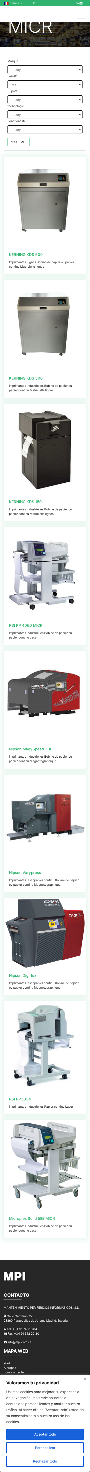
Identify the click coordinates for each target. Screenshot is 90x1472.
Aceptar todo (45, 1434)
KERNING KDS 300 (26, 378)
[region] (45, 1423)
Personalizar (45, 1448)
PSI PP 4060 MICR (25, 625)
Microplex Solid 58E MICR (32, 1218)
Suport (12, 91)
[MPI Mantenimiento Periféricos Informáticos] (15, 14)
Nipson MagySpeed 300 (30, 749)
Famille (13, 76)
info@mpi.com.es (19, 1342)
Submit (20, 142)
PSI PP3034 (20, 1099)
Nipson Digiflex (22, 975)
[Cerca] (85, 1379)
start (7, 1363)
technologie (16, 106)
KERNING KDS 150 (25, 501)
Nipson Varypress (25, 872)
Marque (13, 61)
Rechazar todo (45, 1461)
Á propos (10, 1368)
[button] (21, 3)
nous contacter (14, 1372)
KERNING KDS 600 (26, 254)
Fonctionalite (17, 121)
